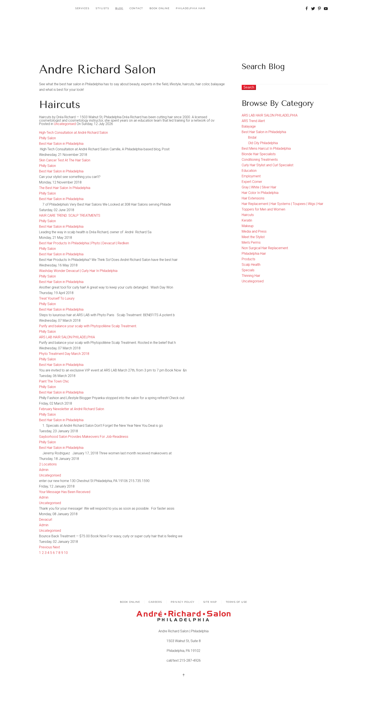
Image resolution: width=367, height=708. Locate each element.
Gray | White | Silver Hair (259, 187)
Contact (136, 8)
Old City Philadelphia (263, 143)
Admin (43, 470)
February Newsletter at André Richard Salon (71, 409)
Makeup (248, 226)
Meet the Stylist (253, 237)
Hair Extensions (253, 198)
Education (249, 171)
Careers (155, 601)
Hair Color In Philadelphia (260, 193)
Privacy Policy (183, 601)
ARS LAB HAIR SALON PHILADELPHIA (67, 337)
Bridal (252, 137)
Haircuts (248, 215)
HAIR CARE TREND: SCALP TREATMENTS (69, 215)
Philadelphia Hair (191, 8)
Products (248, 259)
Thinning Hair (251, 276)
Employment (251, 176)
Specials (248, 270)
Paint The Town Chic (54, 381)
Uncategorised (65, 124)
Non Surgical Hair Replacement (265, 248)
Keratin (247, 220)
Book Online (160, 8)
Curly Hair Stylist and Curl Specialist (267, 165)
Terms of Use (236, 601)
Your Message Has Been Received (64, 492)
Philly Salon (47, 138)
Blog (119, 8)
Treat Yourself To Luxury (57, 298)
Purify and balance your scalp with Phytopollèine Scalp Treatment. (88, 326)
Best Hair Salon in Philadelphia (61, 144)
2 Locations (48, 464)
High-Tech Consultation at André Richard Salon (73, 133)
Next (56, 547)
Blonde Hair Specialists (259, 154)
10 (66, 553)
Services (82, 8)
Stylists (102, 8)
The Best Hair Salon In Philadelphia (64, 188)
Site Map (210, 601)
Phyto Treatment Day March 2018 (64, 354)
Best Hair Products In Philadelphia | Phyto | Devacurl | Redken (84, 243)
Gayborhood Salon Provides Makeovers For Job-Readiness (83, 437)
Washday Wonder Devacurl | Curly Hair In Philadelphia (78, 271)
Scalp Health (251, 265)
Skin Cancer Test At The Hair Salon (64, 160)
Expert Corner (252, 182)
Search (248, 87)
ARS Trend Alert (253, 121)
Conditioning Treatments (260, 160)
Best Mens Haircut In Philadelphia (266, 148)
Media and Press (254, 231)
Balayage (249, 126)
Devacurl (45, 519)
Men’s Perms (251, 242)
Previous (46, 547)
